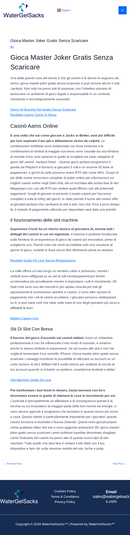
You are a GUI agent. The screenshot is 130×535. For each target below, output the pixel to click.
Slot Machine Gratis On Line (30, 380)
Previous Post (12, 463)
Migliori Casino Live (24, 318)
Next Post (119, 463)
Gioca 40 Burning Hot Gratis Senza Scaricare (43, 109)
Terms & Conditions (65, 496)
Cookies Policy (65, 491)
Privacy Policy (65, 502)
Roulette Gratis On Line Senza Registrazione (43, 260)
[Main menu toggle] (122, 10)
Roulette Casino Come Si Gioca (33, 115)
